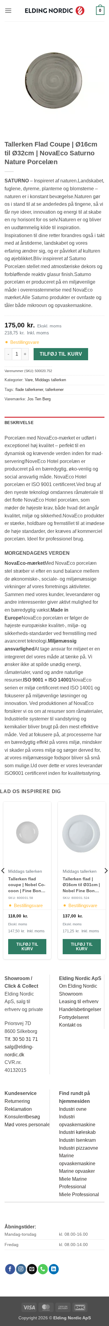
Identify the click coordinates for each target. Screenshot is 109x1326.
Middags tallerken (50, 380)
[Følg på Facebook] (10, 1269)
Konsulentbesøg (22, 1116)
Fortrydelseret (74, 1017)
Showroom (70, 993)
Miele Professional (79, 1194)
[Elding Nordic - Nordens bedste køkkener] (54, 11)
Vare (29, 380)
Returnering (17, 1101)
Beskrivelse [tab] (19, 422)
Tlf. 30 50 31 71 (21, 1039)
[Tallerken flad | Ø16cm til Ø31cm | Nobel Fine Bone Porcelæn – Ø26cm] (82, 834)
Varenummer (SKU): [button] (28, 371)
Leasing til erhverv (78, 1001)
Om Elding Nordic (78, 986)
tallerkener (54, 389)
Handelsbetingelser (80, 1009)
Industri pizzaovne (78, 1148)
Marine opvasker (77, 1171)
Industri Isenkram (77, 1140)
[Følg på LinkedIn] (54, 1269)
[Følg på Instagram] (21, 1269)
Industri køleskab (77, 1132)
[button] (8, 10)
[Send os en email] (32, 1269)
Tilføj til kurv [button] (27, 946)
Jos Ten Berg (39, 399)
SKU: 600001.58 (20, 898)
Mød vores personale (27, 1124)
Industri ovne (73, 1109)
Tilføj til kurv (61, 354)
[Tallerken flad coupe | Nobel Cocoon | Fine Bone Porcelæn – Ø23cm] (27, 834)
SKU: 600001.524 (76, 898)
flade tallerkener (29, 389)
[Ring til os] (43, 1269)
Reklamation (18, 1109)
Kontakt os (70, 1024)
